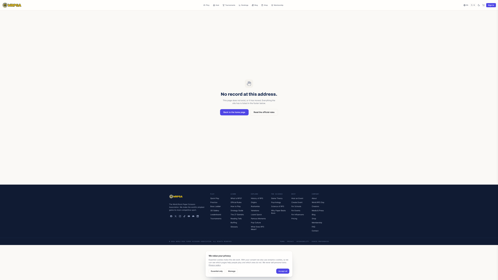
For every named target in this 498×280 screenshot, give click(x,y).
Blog (313, 215)
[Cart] (483, 5)
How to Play (236, 206)
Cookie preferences (320, 241)
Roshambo (255, 206)
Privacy (290, 241)
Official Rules (236, 202)
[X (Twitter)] (176, 216)
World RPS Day (318, 202)
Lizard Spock (256, 215)
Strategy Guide (237, 210)
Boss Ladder (215, 206)
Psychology (276, 202)
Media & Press (318, 210)
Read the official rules (264, 112)
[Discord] (193, 216)
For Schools (296, 206)
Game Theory (277, 198)
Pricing (294, 219)
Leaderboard (215, 215)
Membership (317, 223)
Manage (231, 271)
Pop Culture (256, 223)
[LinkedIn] (198, 216)
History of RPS (257, 198)
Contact (315, 231)
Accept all (282, 271)
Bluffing (234, 223)
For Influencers (297, 215)
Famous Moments (258, 219)
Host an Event (297, 198)
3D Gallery (214, 210)
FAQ (313, 227)
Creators (315, 206)
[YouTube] (189, 216)
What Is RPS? (236, 198)
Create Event (296, 202)
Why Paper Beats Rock (278, 211)
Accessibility (303, 241)
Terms (282, 241)
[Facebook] (171, 216)
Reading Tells (236, 219)
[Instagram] (180, 216)
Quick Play (214, 198)
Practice (213, 202)
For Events (295, 210)
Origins (254, 202)
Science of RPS (277, 206)
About (314, 198)
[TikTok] (184, 216)
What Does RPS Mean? (257, 228)
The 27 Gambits (237, 215)
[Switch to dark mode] (479, 5)
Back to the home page (234, 112)
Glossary (234, 227)
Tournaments (215, 219)
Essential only (217, 271)
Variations (255, 210)
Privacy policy (215, 265)
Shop (314, 219)
